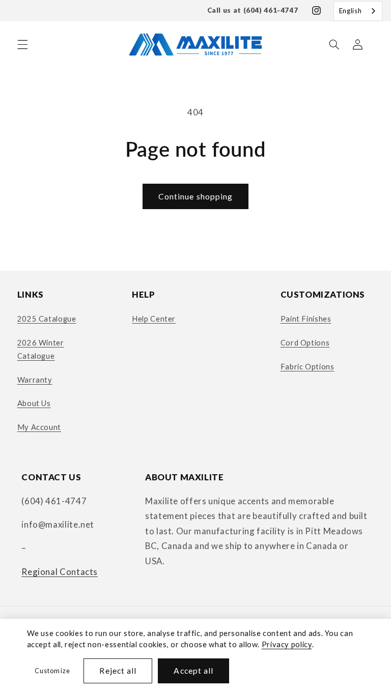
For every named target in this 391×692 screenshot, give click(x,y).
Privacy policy (287, 644)
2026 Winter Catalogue (40, 349)
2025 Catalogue (46, 318)
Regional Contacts (59, 571)
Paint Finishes (306, 318)
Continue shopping (195, 196)
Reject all (117, 670)
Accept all (193, 670)
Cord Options (305, 342)
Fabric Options (307, 366)
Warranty (34, 379)
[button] (22, 44)
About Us (34, 403)
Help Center (154, 318)
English (350, 11)
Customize (52, 671)
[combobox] (357, 11)
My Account (39, 426)
